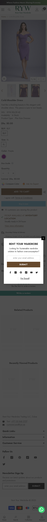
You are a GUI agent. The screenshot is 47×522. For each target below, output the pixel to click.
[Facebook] (10, 272)
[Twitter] (36, 272)
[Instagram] (15, 272)
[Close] (43, 238)
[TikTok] (26, 272)
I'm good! (25, 278)
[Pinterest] (21, 272)
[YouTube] (31, 272)
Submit (23, 264)
